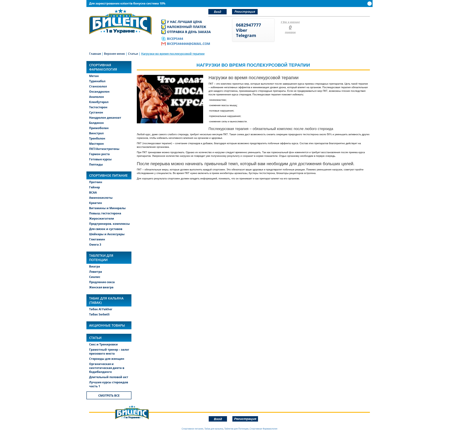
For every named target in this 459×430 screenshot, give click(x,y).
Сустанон (96, 112)
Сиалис (94, 277)
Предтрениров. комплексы (109, 224)
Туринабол (97, 81)
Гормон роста (99, 154)
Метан (94, 76)
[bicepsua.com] (122, 21)
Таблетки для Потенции (101, 257)
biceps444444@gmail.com (188, 43)
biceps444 (175, 38)
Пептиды (96, 164)
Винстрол (96, 133)
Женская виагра (101, 287)
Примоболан (99, 128)
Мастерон (96, 144)
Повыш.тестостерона (105, 213)
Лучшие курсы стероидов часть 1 (108, 384)
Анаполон (96, 97)
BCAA (93, 192)
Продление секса (102, 282)
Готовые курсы (100, 159)
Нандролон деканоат (105, 118)
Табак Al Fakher (100, 309)
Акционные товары (107, 325)
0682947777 (248, 24)
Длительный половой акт (108, 377)
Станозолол (98, 86)
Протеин (95, 182)
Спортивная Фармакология (263, 428)
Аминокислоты (101, 198)
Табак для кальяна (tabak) (106, 300)
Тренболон (97, 138)
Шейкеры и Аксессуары (107, 234)
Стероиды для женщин (106, 359)
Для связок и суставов (105, 229)
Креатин (95, 203)
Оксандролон (99, 92)
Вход (217, 12)
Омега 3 (95, 245)
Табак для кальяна (213, 428)
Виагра (94, 266)
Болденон (96, 123)
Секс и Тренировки (103, 344)
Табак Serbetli (99, 314)
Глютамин (97, 239)
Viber (241, 30)
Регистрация (245, 11)
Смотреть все (109, 396)
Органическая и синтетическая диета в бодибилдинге (106, 368)
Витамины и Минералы (107, 208)
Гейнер (94, 187)
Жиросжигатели (101, 218)
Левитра (95, 272)
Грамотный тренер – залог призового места (109, 351)
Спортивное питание (108, 175)
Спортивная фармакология (103, 67)
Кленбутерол (98, 102)
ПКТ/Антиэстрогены (104, 149)
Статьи (95, 338)
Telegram (246, 35)
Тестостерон (98, 107)
